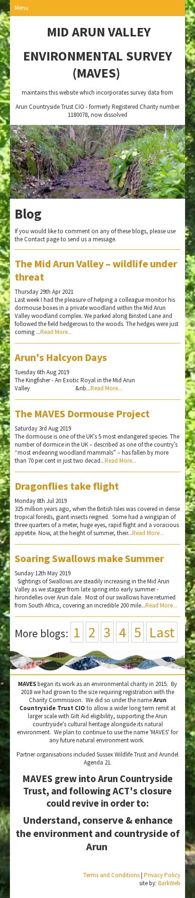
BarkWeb (169, 883)
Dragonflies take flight (67, 486)
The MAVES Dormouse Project (82, 413)
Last (162, 632)
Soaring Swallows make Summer (89, 558)
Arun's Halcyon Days (61, 357)
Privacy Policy (162, 875)
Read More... (56, 332)
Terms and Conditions (111, 875)
